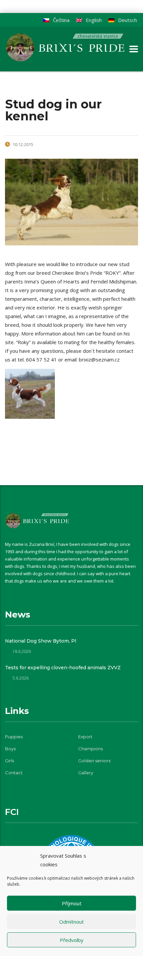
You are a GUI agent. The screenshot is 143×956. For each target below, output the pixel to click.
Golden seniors (94, 760)
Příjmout (71, 903)
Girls (9, 760)
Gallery (85, 772)
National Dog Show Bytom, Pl (40, 641)
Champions (90, 748)
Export (85, 736)
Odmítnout (71, 921)
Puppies (14, 736)
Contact (14, 772)
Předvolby (71, 940)
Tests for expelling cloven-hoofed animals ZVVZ (63, 668)
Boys (10, 748)
